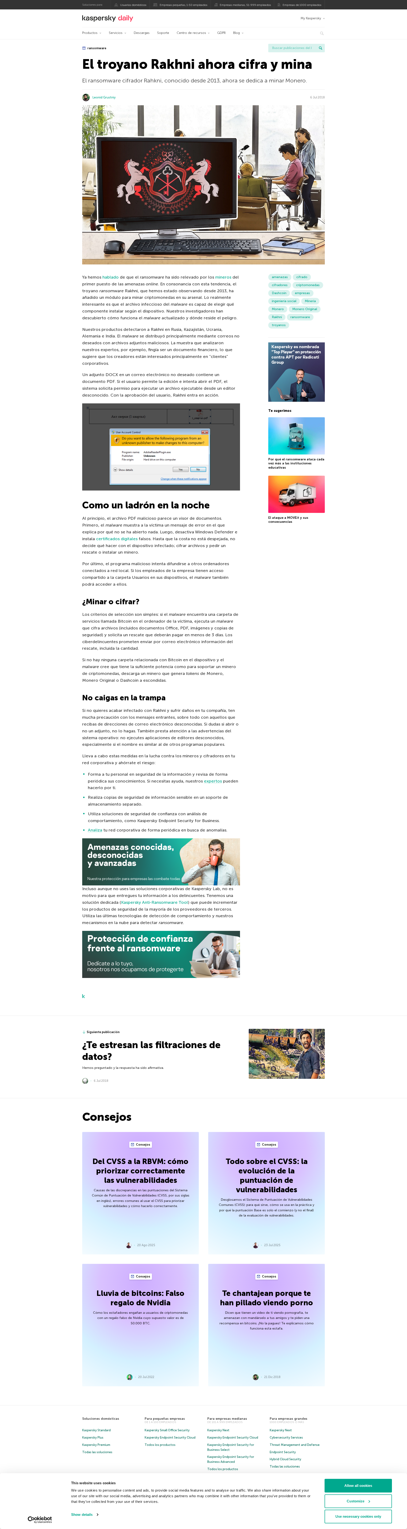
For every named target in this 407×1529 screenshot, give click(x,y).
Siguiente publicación (103, 1032)
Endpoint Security (283, 1452)
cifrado (301, 277)
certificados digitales (117, 538)
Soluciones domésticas (100, 1419)
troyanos (279, 325)
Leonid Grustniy (104, 97)
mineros (223, 277)
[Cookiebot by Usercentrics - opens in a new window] (40, 1519)
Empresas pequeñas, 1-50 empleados (183, 5)
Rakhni (277, 317)
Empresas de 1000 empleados (302, 5)
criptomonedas (308, 285)
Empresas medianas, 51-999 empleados (245, 5)
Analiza (95, 830)
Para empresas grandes (288, 1419)
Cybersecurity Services (286, 1437)
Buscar (320, 48)
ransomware (96, 48)
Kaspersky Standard (96, 1430)
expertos (213, 781)
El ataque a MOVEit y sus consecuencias (288, 520)
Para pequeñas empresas (165, 1419)
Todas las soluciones (97, 1452)
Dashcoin (279, 293)
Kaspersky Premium (96, 1445)
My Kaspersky (311, 18)
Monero (278, 309)
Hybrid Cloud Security (285, 1459)
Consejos (142, 1144)
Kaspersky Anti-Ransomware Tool (154, 902)
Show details (82, 1515)
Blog (236, 33)
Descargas (142, 33)
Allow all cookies (358, 1486)
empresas (302, 293)
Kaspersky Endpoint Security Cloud (170, 1437)
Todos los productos (160, 1445)
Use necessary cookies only (358, 1516)
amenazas (280, 277)
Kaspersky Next (218, 1430)
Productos (90, 33)
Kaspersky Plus (92, 1437)
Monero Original (304, 309)
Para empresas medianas (227, 1419)
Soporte (163, 33)
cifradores (280, 285)
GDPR (221, 33)
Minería (310, 301)
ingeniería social (284, 301)
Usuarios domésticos (133, 5)
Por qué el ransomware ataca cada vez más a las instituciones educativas (296, 463)
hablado (110, 277)
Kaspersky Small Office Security (167, 1430)
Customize (355, 1501)
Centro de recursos (191, 33)
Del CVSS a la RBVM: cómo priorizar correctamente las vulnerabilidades (140, 1171)
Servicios (115, 33)
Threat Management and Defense (295, 1445)
